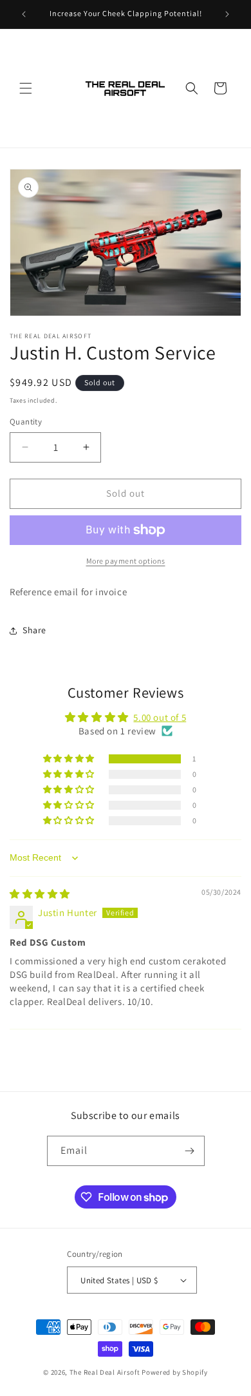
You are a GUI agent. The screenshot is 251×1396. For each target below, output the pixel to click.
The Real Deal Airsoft (105, 1372)
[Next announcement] (227, 14)
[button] (26, 88)
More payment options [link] (125, 561)
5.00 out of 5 (159, 717)
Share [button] (34, 630)
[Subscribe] (190, 1151)
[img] (40, 894)
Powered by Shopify (175, 1372)
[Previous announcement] (24, 14)
